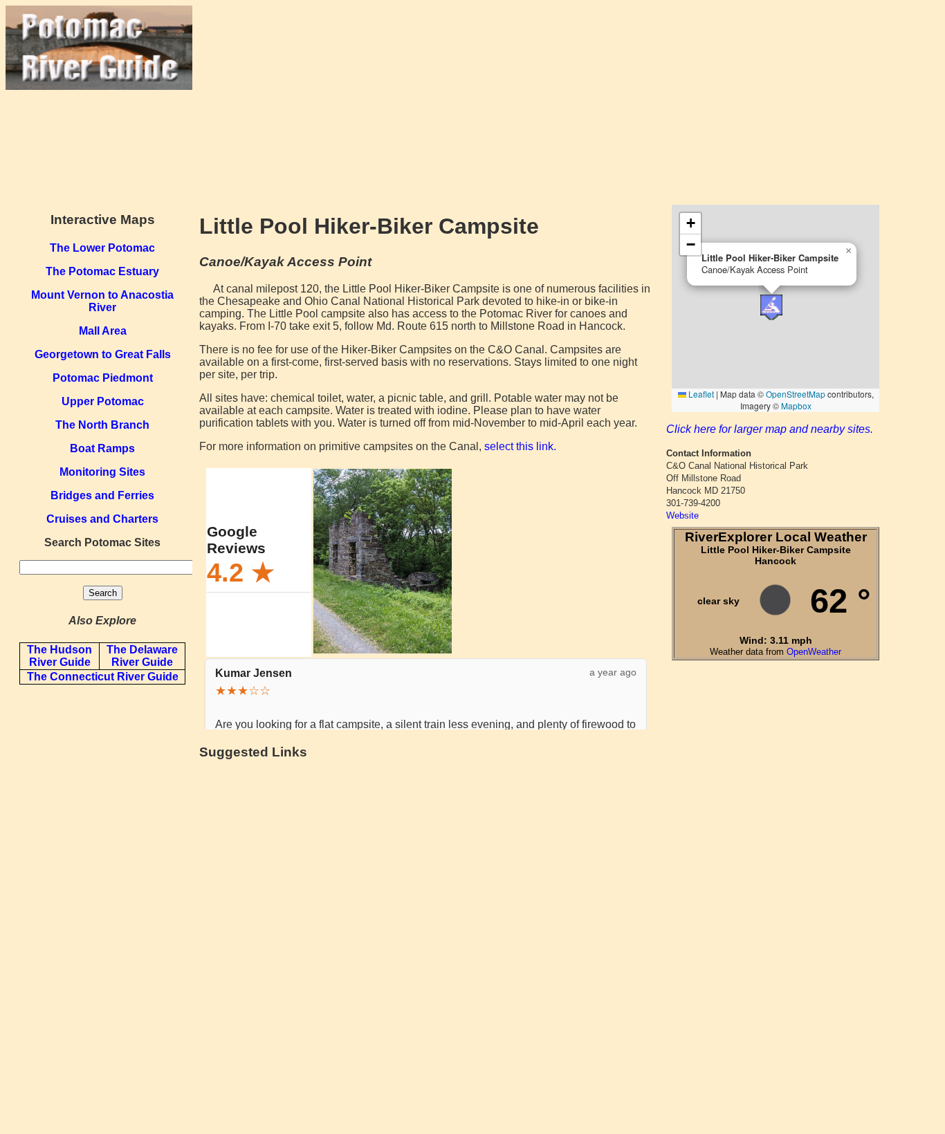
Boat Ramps (102, 448)
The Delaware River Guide (142, 656)
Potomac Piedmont (103, 378)
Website (682, 515)
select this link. (520, 446)
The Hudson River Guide (59, 656)
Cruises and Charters (102, 519)
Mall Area (103, 331)
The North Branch (102, 425)
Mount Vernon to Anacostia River (102, 301)
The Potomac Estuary (102, 271)
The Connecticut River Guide (102, 676)
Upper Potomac (103, 401)
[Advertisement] (565, 102)
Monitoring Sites (102, 472)
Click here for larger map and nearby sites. (769, 429)
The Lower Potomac (102, 248)
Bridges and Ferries (102, 495)
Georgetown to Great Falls (103, 354)
